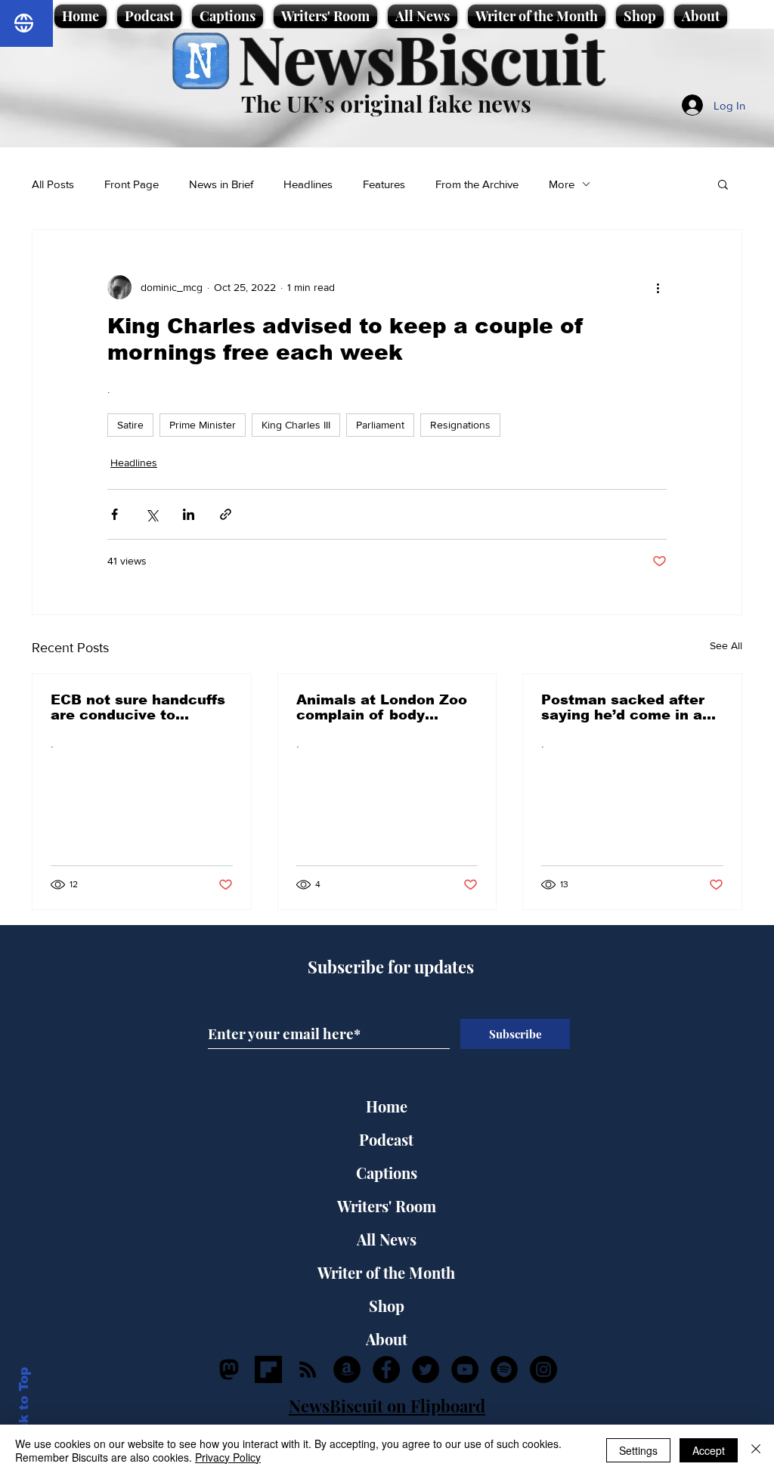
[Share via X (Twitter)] (151, 514)
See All (726, 645)
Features (384, 184)
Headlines (308, 184)
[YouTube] (464, 1369)
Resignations (460, 425)
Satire (130, 425)
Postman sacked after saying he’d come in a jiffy (622, 707)
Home (386, 1106)
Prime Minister (202, 425)
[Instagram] (543, 1369)
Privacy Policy (228, 1457)
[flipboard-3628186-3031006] (268, 1369)
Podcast (386, 1139)
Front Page (131, 184)
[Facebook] (386, 1369)
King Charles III (296, 425)
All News (386, 1239)
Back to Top (24, 1408)
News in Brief (221, 184)
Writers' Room (386, 1206)
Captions (386, 1172)
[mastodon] (229, 1369)
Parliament (380, 425)
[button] (723, 184)
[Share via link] (225, 514)
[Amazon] (347, 1369)
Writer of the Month (386, 1272)
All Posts (53, 184)
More (561, 184)
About (386, 1339)
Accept (708, 1450)
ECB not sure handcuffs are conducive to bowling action (138, 707)
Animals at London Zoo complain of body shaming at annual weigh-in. (381, 707)
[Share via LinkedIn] (188, 514)
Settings (638, 1450)
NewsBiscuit (421, 57)
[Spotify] (504, 1369)
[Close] (756, 1450)
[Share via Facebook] (114, 514)
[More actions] (658, 287)
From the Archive (477, 184)
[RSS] (307, 1369)
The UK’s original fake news (386, 103)
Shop (386, 1305)
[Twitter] (425, 1369)
